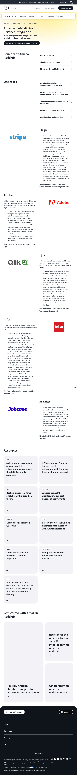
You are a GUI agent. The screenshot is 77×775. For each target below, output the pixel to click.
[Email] (52, 763)
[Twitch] (64, 759)
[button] (65, 8)
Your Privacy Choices (24, 767)
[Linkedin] (58, 759)
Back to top (37, 753)
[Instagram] (61, 759)
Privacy (6, 767)
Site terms (13, 767)
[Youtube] (67, 759)
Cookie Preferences (41, 767)
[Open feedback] (75, 387)
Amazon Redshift (16, 23)
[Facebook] (55, 759)
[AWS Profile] (71, 2)
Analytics (6, 23)
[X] (52, 759)
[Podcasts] (70, 759)
